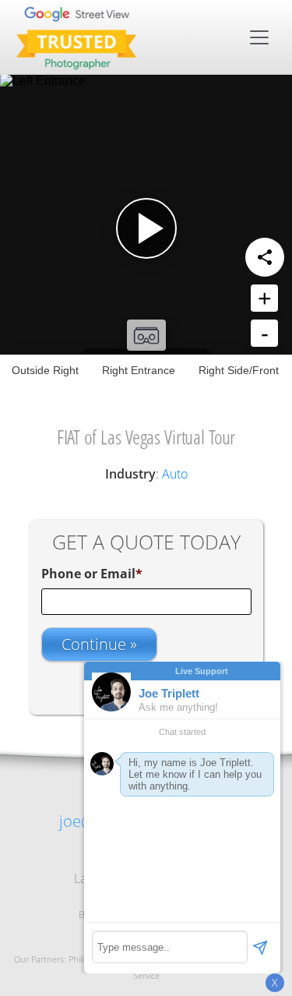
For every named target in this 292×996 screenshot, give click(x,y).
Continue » (99, 644)
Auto (175, 473)
